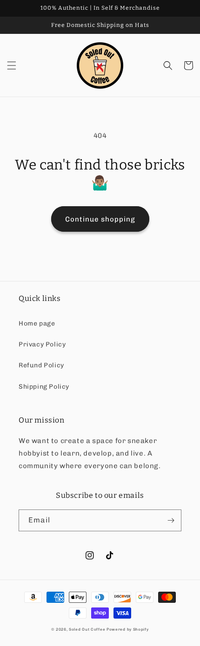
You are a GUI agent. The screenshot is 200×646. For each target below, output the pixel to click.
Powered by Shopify (128, 629)
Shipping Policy (44, 387)
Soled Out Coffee (87, 629)
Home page (37, 323)
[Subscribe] (170, 520)
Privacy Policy (42, 344)
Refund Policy (41, 365)
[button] (11, 65)
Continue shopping (100, 219)
